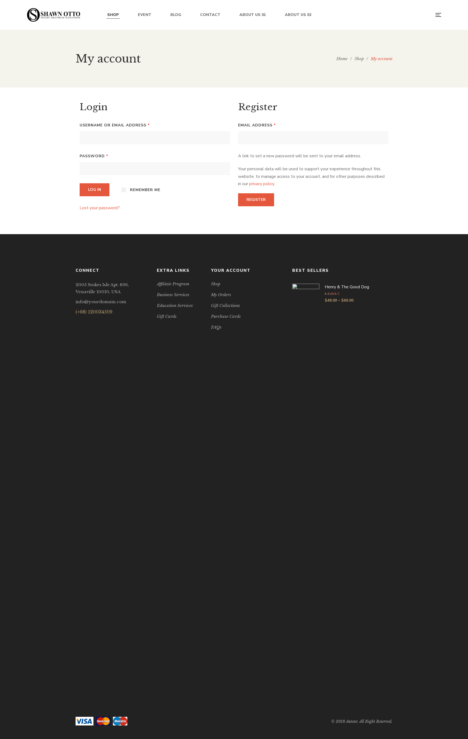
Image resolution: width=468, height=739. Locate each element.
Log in (94, 189)
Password (94, 156)
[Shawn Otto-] (53, 15)
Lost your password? (100, 208)
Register (256, 199)
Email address (257, 125)
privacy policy (261, 184)
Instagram (104, 322)
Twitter (90, 322)
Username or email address (115, 125)
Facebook (77, 322)
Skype (118, 322)
